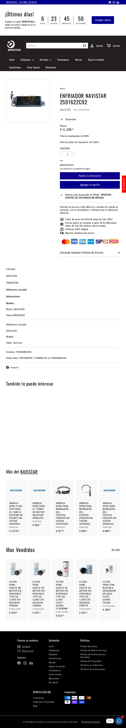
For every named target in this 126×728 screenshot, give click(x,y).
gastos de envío (67, 164)
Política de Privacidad (90, 661)
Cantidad (65, 148)
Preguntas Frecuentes (43, 701)
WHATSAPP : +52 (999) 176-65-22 (21, 2)
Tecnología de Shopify (90, 722)
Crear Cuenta (33, 67)
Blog (35, 705)
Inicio (11, 59)
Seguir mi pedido (96, 59)
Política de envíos (88, 646)
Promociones (63, 59)
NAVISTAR (65, 109)
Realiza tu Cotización (14, 448)
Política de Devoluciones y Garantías (93, 656)
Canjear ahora (103, 20)
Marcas (78, 59)
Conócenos (38, 697)
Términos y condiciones (91, 665)
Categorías (26, 59)
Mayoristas (51, 67)
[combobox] (57, 45)
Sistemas (44, 59)
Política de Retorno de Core (93, 650)
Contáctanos (15, 67)
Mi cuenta (53, 682)
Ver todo (116, 549)
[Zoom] (27, 100)
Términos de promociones (92, 669)
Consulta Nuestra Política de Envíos (81, 253)
